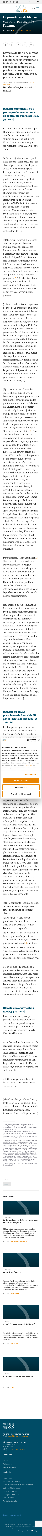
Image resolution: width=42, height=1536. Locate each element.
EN (34, 2)
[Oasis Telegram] (14, 2)
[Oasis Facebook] (4, 2)
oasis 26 (7, 1184)
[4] (25, 942)
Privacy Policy (10, 1529)
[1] (16, 278)
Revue (5, 1461)
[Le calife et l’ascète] (21, 1260)
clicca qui (28, 765)
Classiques (7, 1217)
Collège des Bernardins (12, 1494)
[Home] (22, 8)
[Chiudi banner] (39, 740)
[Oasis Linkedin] (17, 2)
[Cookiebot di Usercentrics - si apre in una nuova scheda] (27, 740)
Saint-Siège (7, 1478)
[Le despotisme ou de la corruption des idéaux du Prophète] (21, 1208)
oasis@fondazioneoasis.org (18, 1436)
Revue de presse (9, 1467)
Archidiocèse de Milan (11, 1481)
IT (29, 2)
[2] (30, 431)
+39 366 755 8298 (18, 1450)
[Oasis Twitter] (8, 2)
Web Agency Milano (24, 1531)
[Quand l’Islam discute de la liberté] (21, 1312)
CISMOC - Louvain (10, 1491)
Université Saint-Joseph (12, 1488)
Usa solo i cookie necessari (21, 794)
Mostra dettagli (30, 774)
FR (38, 2)
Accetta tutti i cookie (21, 780)
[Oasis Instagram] (11, 2)
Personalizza (19, 787)
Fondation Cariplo (10, 1501)
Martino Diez (14, 1343)
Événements (7, 1464)
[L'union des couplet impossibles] (21, 1364)
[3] (36, 557)
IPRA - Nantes (8, 1498)
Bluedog (34, 1531)
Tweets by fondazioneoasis (12, 1515)
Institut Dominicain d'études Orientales (18, 1485)
